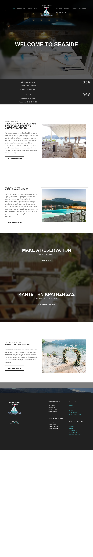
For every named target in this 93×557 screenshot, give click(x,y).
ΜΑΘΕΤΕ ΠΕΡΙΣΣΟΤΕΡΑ (15, 159)
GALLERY (74, 9)
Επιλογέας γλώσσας (61, 13)
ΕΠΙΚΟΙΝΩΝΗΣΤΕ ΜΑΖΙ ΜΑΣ (46, 304)
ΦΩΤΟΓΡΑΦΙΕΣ (73, 430)
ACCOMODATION (32, 9)
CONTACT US (82, 9)
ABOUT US (59, 9)
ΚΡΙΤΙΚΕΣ (72, 428)
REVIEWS (66, 9)
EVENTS (35, 13)
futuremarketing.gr (17, 446)
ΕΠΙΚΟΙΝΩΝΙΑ (73, 433)
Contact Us (46, 260)
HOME (13, 9)
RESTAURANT (21, 9)
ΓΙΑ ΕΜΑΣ (72, 426)
